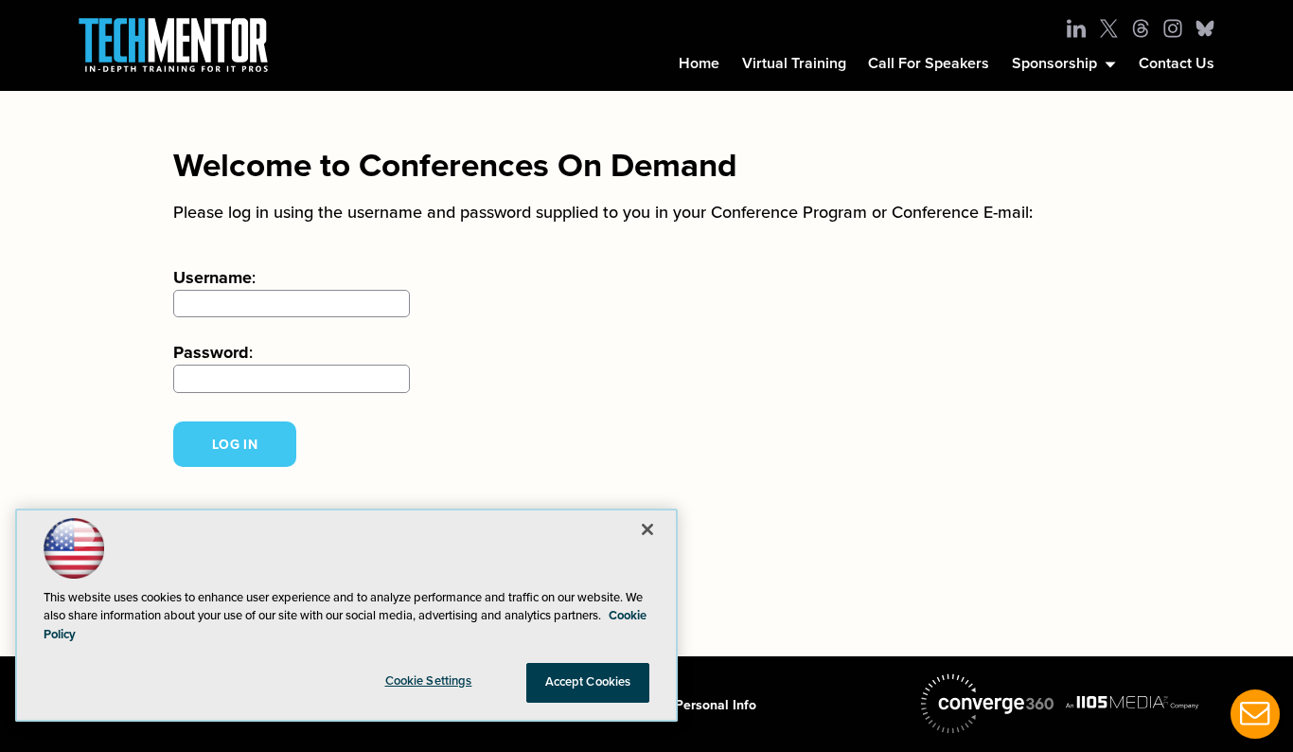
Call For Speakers (928, 63)
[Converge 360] (987, 703)
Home (699, 63)
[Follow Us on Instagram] (1172, 28)
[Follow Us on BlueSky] (1205, 28)
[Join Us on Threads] (1140, 28)
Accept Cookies (588, 681)
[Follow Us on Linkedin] (1076, 28)
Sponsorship (1054, 63)
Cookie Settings (428, 681)
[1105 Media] (1132, 701)
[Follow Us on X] (1108, 28)
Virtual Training (794, 63)
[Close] (647, 529)
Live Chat (1255, 714)
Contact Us (1176, 63)
